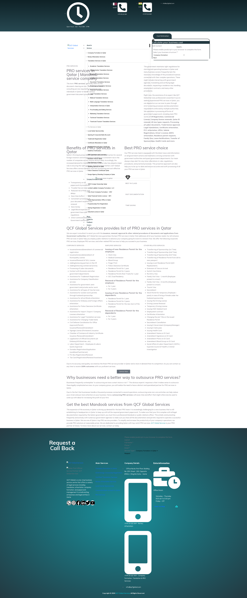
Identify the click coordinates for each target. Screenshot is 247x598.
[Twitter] (87, 502)
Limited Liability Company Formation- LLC (101, 188)
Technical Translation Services (99, 117)
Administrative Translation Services (101, 70)
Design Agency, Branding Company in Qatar (101, 174)
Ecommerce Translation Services (100, 86)
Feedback (89, 222)
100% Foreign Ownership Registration (109, 473)
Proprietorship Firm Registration (98, 204)
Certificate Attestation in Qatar (97, 143)
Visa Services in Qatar (95, 162)
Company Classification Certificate (99, 147)
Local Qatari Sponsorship (96, 131)
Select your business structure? (165, 52)
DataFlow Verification (94, 151)
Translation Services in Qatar (97, 61)
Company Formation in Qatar (97, 53)
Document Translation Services (100, 82)
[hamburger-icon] (149, 45)
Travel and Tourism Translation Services (102, 121)
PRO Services (100, 495)
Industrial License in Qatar (96, 212)
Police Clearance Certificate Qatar (98, 170)
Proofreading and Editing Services (100, 110)
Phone (127, 445)
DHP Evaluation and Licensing (97, 155)
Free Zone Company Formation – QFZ (100, 192)
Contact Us (90, 219)
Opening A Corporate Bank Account (99, 135)
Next (155, 58)
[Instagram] (73, 502)
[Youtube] (92, 502)
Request (127, 453)
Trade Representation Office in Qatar (99, 200)
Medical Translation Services (99, 98)
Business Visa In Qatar (95, 158)
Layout (127, 440)
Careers (89, 225)
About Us (89, 45)
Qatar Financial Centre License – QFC (99, 196)
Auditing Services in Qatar (96, 166)
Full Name (128, 443)
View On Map (159, 506)
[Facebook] (78, 502)
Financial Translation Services (99, 90)
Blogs (88, 216)
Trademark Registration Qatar (97, 139)
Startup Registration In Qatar (97, 208)
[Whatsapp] (69, 502)
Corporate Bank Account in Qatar (108, 490)
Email (127, 448)
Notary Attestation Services (96, 57)
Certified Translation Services (99, 78)
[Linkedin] (83, 502)
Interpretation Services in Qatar (100, 106)
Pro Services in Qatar (94, 127)
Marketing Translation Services (100, 114)
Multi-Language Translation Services (101, 102)
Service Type (129, 451)
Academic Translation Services (100, 66)
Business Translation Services (99, 74)
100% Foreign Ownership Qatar (97, 184)
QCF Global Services (122, 593)
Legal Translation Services (98, 94)
